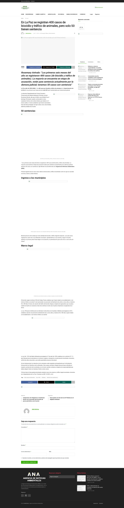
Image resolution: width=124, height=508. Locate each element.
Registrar (97, 14)
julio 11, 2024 (36, 33)
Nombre (23, 445)
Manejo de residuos (72, 14)
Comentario (24, 427)
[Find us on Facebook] (22, 495)
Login (91, 14)
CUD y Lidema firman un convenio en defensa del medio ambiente (95, 487)
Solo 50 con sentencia (52, 377)
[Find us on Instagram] (29, 495)
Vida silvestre (52, 33)
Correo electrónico (26, 451)
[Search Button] (102, 14)
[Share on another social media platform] (73, 67)
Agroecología (52, 14)
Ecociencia (61, 14)
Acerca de (95, 503)
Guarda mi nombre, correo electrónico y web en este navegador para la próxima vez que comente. (46, 458)
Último (46, 33)
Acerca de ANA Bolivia (25, 1)
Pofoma (43, 377)
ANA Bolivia (28, 33)
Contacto (33, 1)
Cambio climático (40, 14)
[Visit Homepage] (25, 7)
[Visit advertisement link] (99, 7)
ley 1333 (38, 377)
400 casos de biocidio (29, 377)
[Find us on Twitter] (26, 495)
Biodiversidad (29, 14)
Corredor (82, 14)
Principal (26, 18)
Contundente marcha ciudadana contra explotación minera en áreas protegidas (95, 77)
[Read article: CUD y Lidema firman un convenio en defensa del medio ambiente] (81, 488)
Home (22, 14)
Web (50, 451)
